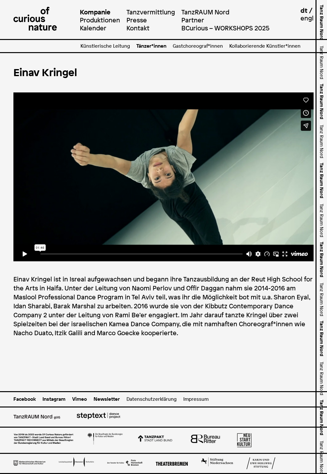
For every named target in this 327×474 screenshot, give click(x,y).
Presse (136, 20)
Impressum (196, 399)
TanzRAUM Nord (205, 12)
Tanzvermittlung (150, 12)
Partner (192, 20)
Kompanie (95, 12)
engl (307, 18)
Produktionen (100, 20)
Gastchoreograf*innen (198, 46)
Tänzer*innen (151, 46)
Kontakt (137, 28)
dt (304, 10)
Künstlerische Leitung (105, 46)
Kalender (93, 28)
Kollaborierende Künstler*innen (264, 46)
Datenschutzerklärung (151, 399)
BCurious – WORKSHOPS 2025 (225, 28)
